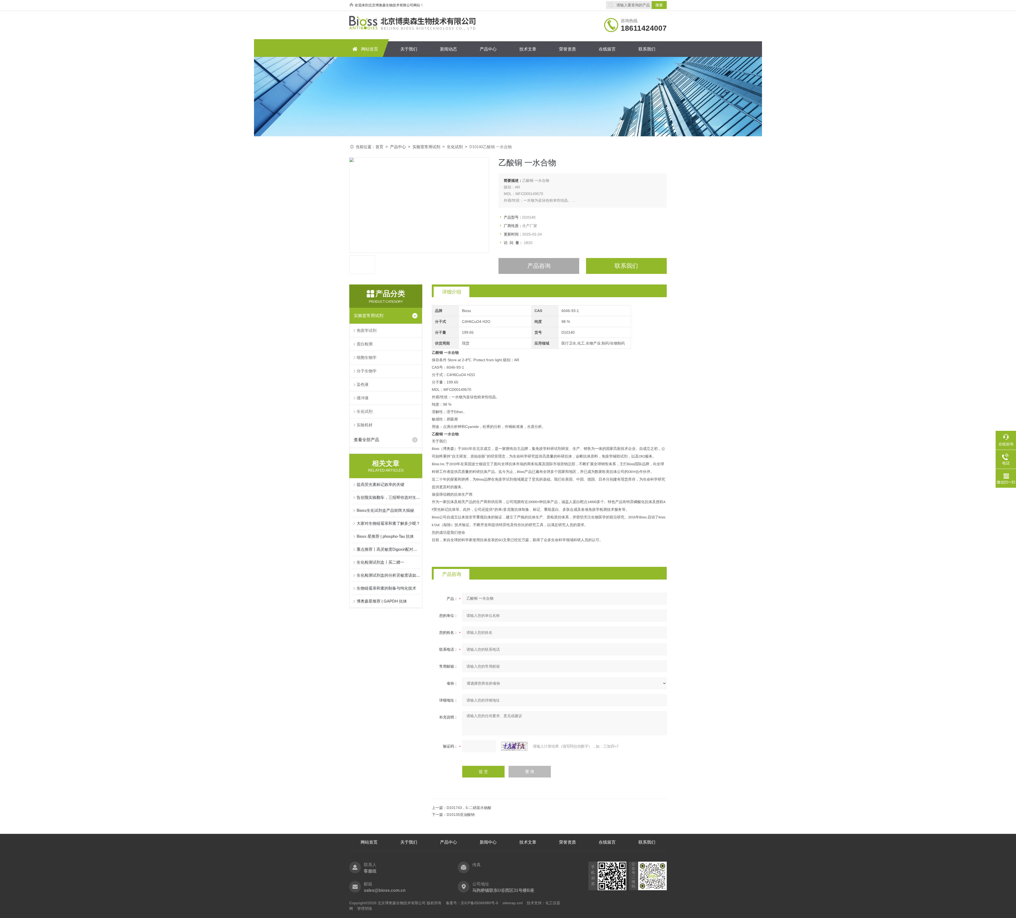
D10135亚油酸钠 (461, 814)
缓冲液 (363, 398)
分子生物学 (367, 371)
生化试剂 (455, 146)
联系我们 (646, 49)
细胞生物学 (367, 357)
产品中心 (488, 49)
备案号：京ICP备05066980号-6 (472, 903)
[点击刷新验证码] (514, 746)
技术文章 (527, 49)
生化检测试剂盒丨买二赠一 (380, 562)
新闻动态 (448, 49)
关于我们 (408, 49)
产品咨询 (539, 266)
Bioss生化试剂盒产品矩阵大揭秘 (385, 510)
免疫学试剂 (367, 330)
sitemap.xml (512, 903)
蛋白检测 (365, 344)
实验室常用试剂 (426, 146)
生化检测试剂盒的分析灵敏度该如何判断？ (388, 575)
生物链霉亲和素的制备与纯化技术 (386, 588)
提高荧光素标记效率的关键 (380, 484)
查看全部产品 (366, 439)
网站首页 (369, 49)
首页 (379, 146)
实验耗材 (365, 425)
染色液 (363, 384)
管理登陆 (364, 908)
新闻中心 (488, 842)
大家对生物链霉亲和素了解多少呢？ (388, 523)
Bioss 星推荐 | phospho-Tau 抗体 (385, 536)
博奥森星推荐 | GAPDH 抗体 (382, 601)
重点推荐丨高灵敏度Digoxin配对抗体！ (388, 549)
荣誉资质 (567, 49)
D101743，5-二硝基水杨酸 (469, 808)
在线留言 (607, 49)
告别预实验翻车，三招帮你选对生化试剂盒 (388, 497)
